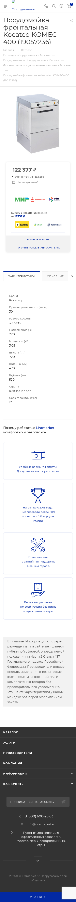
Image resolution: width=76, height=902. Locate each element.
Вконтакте (38, 860)
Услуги (9, 742)
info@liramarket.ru (41, 824)
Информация (15, 773)
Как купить (13, 783)
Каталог (10, 732)
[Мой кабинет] (61, 6)
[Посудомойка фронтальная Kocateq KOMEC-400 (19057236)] (38, 123)
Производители (17, 752)
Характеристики (21, 276)
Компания (12, 763)
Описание (55, 276)
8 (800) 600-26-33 (39, 816)
